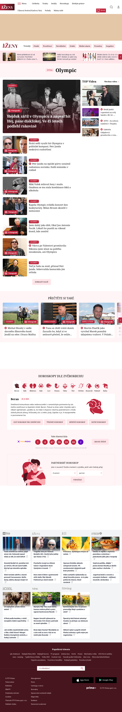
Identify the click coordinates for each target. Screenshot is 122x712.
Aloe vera (86, 657)
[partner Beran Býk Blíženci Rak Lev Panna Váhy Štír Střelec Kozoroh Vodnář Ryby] (90, 473)
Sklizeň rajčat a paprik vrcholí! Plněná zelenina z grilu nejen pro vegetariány (75, 632)
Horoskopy (64, 3)
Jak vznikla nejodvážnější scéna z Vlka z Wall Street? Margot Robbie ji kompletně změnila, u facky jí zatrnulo (16, 633)
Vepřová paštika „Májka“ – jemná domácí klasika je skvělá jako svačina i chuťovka (104, 565)
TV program (55, 654)
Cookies (8, 697)
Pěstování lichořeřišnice (101, 657)
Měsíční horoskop (77, 422)
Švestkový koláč (85, 660)
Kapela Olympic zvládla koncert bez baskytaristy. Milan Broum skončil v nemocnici (48, 207)
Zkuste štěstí (100, 442)
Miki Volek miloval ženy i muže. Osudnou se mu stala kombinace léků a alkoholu (50, 187)
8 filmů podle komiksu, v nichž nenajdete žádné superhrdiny (15, 619)
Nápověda (34, 697)
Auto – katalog (18, 657)
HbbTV (7, 689)
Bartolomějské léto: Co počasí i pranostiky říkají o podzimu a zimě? (75, 609)
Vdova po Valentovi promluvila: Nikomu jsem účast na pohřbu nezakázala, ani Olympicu (47, 248)
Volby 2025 (46, 657)
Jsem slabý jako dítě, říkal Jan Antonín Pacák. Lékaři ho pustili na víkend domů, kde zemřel (49, 228)
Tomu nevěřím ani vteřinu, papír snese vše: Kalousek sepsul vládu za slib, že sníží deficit (16, 554)
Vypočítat (77, 480)
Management (36, 678)
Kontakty (34, 689)
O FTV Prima (10, 678)
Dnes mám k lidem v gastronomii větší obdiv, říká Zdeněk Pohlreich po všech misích (46, 577)
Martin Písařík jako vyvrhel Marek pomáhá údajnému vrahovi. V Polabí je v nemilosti (96, 333)
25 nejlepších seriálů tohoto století (14, 608)
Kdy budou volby (90, 654)
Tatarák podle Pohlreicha (72, 657)
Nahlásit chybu (10, 704)
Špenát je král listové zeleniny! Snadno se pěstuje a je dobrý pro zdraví (75, 620)
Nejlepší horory (43, 654)
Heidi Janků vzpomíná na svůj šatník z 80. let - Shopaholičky (108, 113)
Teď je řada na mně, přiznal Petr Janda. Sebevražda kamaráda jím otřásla (47, 269)
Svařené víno (56, 657)
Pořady (48, 10)
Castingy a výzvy (37, 686)
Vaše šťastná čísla (59, 436)
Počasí (80, 654)
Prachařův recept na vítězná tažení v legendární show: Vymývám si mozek (44, 565)
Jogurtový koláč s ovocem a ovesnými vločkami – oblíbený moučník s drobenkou (104, 577)
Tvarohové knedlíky (54, 660)
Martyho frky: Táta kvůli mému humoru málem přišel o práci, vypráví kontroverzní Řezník (45, 609)
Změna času (65, 654)
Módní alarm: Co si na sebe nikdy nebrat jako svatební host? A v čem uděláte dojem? (107, 57)
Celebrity (35, 3)
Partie (73, 654)
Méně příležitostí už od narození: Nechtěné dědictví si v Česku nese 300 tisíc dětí (27, 57)
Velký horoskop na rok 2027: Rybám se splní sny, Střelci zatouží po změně (67, 56)
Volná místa (9, 682)
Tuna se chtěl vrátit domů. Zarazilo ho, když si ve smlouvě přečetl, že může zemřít (58, 333)
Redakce (34, 700)
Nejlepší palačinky (70, 660)
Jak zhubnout (15, 654)
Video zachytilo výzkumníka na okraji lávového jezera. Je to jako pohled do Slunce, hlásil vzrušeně (75, 578)
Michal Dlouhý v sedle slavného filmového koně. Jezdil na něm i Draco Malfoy (20, 331)
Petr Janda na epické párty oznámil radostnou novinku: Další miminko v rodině (49, 167)
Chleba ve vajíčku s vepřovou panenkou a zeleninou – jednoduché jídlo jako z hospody (105, 554)
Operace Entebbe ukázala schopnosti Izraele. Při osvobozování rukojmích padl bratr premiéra (74, 567)
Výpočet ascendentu (38, 660)
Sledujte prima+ (78, 3)
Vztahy (45, 3)
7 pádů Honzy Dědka (32, 657)
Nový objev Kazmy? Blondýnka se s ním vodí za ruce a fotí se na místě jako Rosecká (46, 632)
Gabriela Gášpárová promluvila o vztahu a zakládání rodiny (109, 133)
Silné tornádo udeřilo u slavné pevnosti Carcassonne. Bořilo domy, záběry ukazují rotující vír (16, 577)
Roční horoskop (99, 422)
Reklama (8, 686)
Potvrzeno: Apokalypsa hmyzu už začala (75, 553)
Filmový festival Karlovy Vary (30, 10)
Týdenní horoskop (55, 422)
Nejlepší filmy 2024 (29, 654)
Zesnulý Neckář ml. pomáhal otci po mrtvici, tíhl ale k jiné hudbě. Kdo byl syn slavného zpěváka (16, 565)
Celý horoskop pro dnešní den (26, 422)
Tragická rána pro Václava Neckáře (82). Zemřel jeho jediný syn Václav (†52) (46, 554)
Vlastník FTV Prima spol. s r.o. (16, 700)
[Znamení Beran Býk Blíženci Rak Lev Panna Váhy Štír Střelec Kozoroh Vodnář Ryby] (64, 473)
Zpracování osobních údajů (41, 693)
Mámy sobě (58, 10)
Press (33, 682)
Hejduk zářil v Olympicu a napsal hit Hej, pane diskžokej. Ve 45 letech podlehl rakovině (38, 121)
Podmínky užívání (12, 693)
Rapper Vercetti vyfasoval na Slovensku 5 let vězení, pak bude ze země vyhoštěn (46, 620)
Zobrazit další (41, 282)
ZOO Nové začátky (105, 654)
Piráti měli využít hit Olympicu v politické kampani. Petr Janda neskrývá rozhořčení (46, 146)
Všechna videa (111, 81)
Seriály (54, 3)
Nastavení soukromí (38, 704)
